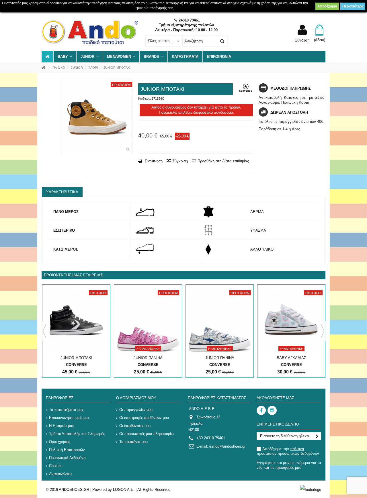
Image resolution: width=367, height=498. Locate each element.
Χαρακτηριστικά (62, 192)
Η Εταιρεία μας (61, 426)
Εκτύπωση (153, 161)
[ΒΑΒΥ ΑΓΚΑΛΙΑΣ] (291, 320)
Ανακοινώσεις (60, 474)
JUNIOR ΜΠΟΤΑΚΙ (76, 358)
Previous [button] (44, 331)
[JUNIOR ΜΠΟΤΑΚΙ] (97, 116)
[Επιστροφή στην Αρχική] (43, 67)
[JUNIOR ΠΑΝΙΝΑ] (148, 320)
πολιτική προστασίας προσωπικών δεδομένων (288, 451)
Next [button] (322, 331)
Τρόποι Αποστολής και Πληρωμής (77, 434)
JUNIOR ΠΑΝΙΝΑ (148, 358)
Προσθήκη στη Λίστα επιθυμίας (223, 161)
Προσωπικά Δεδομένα (67, 458)
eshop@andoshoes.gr (227, 446)
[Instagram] (272, 410)
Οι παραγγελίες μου (136, 410)
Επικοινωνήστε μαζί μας (69, 418)
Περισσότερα (352, 6)
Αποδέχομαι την (288, 451)
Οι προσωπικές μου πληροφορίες (146, 434)
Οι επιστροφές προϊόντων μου (144, 418)
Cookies (56, 466)
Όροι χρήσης (59, 442)
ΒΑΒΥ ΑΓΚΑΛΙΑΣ (291, 358)
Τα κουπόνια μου (133, 442)
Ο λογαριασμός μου (136, 398)
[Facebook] (261, 410)
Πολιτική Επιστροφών (67, 450)
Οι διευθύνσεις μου (135, 426)
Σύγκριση (180, 161)
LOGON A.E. (123, 489)
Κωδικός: (144, 98)
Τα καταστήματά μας (66, 410)
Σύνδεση (302, 40)
